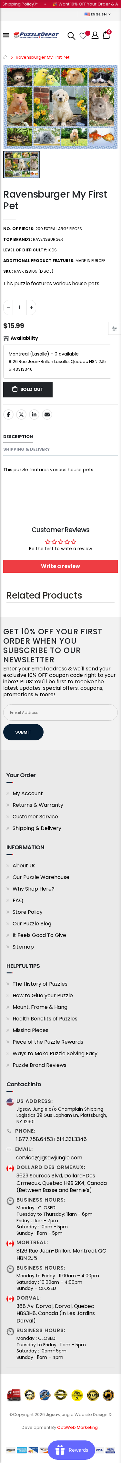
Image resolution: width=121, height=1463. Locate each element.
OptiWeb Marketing (78, 1427)
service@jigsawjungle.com (49, 1157)
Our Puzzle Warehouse (41, 877)
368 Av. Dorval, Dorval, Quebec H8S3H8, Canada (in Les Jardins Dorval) (55, 1313)
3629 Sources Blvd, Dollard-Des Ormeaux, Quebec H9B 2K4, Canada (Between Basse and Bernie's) (61, 1183)
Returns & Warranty (38, 805)
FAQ (18, 900)
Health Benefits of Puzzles (45, 1018)
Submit (23, 732)
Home (5, 57)
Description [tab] (18, 437)
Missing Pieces (30, 1030)
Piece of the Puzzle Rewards (48, 1042)
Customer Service (35, 816)
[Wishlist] (82, 35)
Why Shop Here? (34, 888)
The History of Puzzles (40, 984)
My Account (28, 793)
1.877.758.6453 (34, 1139)
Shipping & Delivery (37, 828)
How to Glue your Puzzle (43, 995)
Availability (24, 338)
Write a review (60, 566)
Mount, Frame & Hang (40, 1007)
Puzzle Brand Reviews (39, 1065)
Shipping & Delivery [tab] (26, 449)
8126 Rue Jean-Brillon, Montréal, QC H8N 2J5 (61, 1254)
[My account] (95, 35)
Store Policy (28, 912)
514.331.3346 (71, 1139)
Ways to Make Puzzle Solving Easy (55, 1053)
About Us (24, 865)
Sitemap (23, 947)
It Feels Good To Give (39, 935)
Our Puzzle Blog (32, 923)
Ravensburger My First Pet (55, 200)
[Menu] (6, 35)
